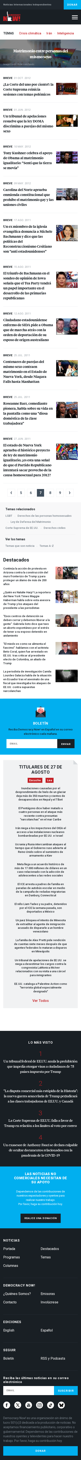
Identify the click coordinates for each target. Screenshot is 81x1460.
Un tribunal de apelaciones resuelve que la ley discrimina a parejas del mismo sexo (28, 123)
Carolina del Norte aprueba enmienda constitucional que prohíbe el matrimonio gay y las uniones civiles (28, 197)
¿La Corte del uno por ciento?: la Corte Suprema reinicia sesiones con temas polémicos (28, 89)
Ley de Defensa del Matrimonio (31, 521)
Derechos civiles (54, 527)
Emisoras (48, 1294)
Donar (72, 4)
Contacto (10, 1302)
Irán (49, 33)
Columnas (10, 1266)
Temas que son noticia (19, 545)
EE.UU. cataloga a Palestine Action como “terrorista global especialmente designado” (40, 987)
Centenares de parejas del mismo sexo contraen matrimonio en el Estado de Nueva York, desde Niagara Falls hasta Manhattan (25, 371)
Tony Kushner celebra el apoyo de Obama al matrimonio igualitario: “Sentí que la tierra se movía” (27, 160)
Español (47, 1330)
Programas (11, 1257)
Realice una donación (40, 1218)
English (8, 1330)
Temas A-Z (47, 545)
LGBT (8, 515)
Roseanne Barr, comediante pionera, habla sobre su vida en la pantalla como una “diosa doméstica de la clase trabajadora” (28, 413)
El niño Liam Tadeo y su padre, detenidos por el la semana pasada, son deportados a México (40, 907)
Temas (46, 1257)
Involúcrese (49, 1302)
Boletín (8, 1358)
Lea (49, 780)
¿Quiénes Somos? (17, 1294)
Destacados (50, 1249)
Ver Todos (40, 1001)
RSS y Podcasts (53, 1358)
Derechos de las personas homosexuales (44, 515)
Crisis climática (30, 33)
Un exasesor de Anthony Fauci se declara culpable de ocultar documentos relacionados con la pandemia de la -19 (40, 1149)
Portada (9, 1249)
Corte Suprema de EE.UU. (21, 527)
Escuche (35, 780)
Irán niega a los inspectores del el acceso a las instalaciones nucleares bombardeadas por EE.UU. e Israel (40, 831)
